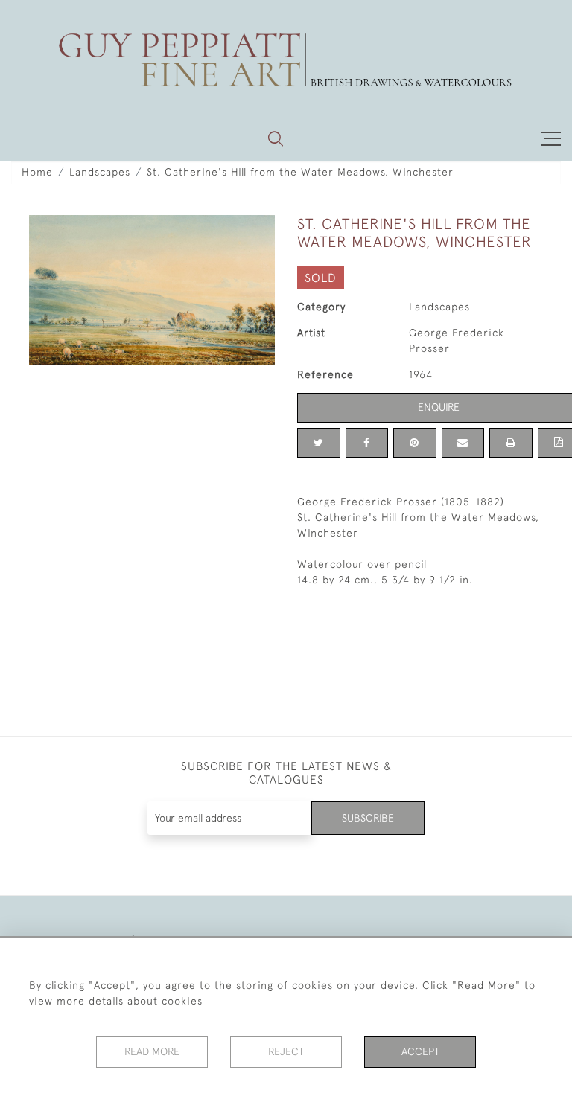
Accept (420, 1051)
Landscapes (99, 172)
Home (37, 172)
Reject (286, 1051)
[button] (275, 138)
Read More (151, 1051)
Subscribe (368, 818)
